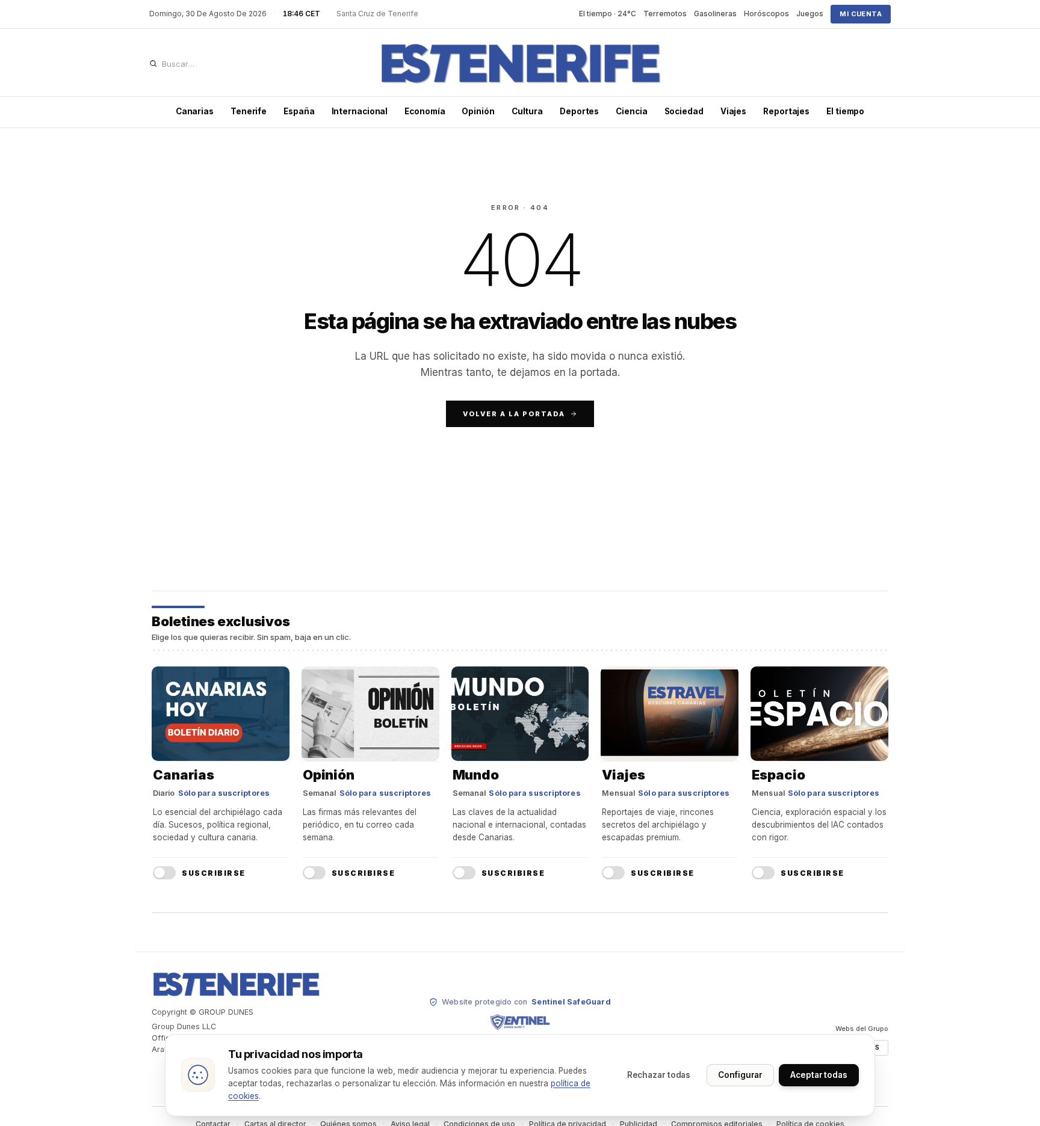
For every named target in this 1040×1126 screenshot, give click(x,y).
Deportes (579, 111)
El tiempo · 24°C (607, 13)
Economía (424, 111)
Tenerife (249, 111)
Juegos (809, 13)
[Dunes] (520, 63)
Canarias (195, 111)
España (298, 111)
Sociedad (684, 111)
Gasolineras (715, 13)
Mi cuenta (861, 14)
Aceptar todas (818, 1075)
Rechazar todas (659, 1075)
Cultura (527, 111)
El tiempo (845, 111)
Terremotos (665, 13)
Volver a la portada (514, 414)
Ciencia (631, 111)
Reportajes (786, 111)
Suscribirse (214, 873)
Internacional (360, 111)
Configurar (740, 1075)
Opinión (478, 111)
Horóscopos (766, 13)
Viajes (733, 111)
